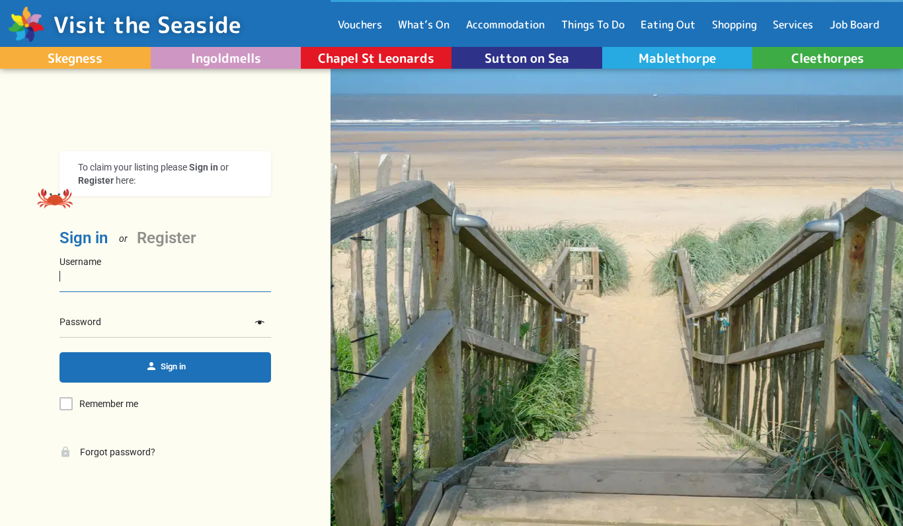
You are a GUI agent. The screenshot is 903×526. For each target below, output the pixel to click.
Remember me (108, 403)
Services (793, 24)
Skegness (75, 58)
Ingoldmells (226, 58)
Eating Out (668, 24)
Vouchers (360, 24)
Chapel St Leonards (376, 58)
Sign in (83, 238)
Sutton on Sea (527, 58)
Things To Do (593, 24)
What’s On (424, 24)
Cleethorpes (827, 58)
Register (166, 238)
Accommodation (505, 24)
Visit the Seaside (147, 24)
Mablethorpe (677, 58)
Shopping (734, 24)
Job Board (854, 24)
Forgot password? (116, 452)
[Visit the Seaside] (26, 24)
